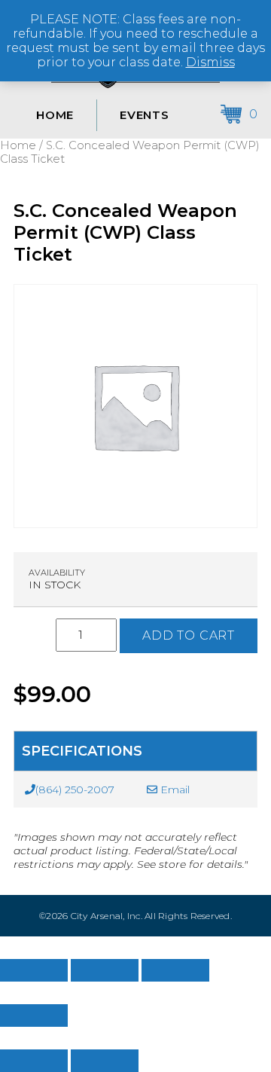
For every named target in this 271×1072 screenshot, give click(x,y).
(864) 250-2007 (74, 789)
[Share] (175, 970)
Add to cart (188, 635)
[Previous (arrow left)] (34, 1060)
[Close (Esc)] (34, 1015)
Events (144, 115)
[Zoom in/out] (34, 970)
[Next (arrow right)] (105, 1060)
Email (173, 789)
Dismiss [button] (210, 62)
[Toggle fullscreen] (105, 970)
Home (55, 115)
